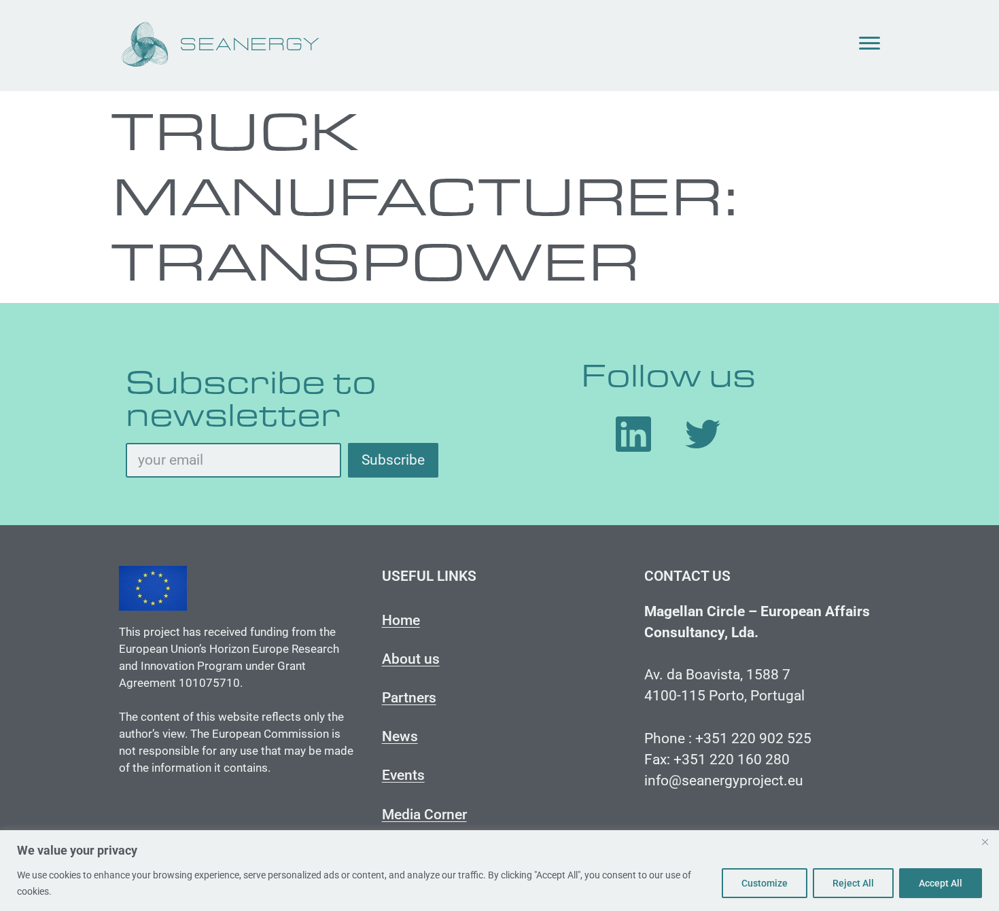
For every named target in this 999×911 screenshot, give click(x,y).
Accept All (940, 883)
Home (401, 620)
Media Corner (424, 814)
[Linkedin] (633, 434)
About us (411, 659)
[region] (499, 870)
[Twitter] (702, 434)
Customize (764, 883)
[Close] (985, 842)
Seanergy (250, 45)
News (400, 736)
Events (403, 775)
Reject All (853, 883)
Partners (409, 698)
